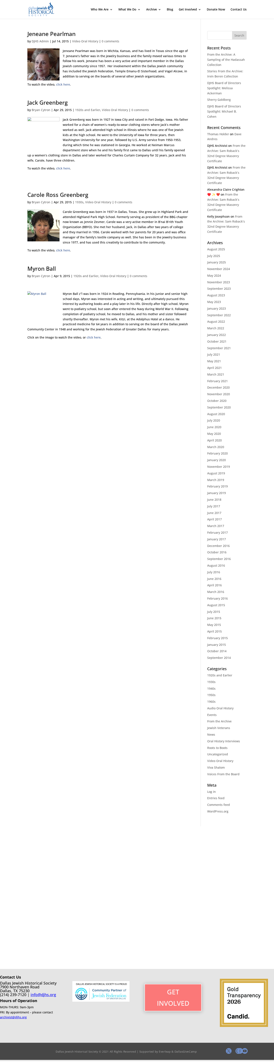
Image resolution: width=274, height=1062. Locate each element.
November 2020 (218, 394)
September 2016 (219, 559)
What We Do (127, 9)
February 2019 (217, 486)
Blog (170, 9)
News (211, 734)
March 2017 (215, 526)
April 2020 (214, 440)
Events (212, 715)
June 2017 (214, 513)
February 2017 (217, 532)
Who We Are (100, 9)
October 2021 (216, 341)
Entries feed (216, 798)
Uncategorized (217, 754)
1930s (79, 202)
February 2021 (217, 381)
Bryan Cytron (41, 110)
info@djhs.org (43, 994)
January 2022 (216, 335)
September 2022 (219, 315)
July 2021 (213, 354)
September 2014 (219, 658)
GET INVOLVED (173, 997)
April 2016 (214, 585)
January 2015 (216, 645)
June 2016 (214, 579)
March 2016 (215, 592)
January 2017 (216, 539)
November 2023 (218, 282)
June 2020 (214, 427)
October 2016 (216, 552)
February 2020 (217, 453)
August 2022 (216, 321)
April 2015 (214, 631)
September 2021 (219, 348)
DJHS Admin (40, 41)
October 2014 (216, 651)
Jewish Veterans (218, 728)
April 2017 (214, 519)
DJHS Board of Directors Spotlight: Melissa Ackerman (224, 88)
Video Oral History (85, 41)
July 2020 (213, 420)
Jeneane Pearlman (51, 34)
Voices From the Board (223, 774)
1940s (211, 688)
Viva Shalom (216, 767)
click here (63, 84)
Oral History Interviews (223, 741)
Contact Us (239, 9)
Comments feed (218, 805)
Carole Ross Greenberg (57, 195)
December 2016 (218, 546)
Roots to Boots (217, 748)
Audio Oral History (220, 708)
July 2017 (213, 506)
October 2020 (216, 401)
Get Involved (188, 9)
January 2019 (216, 493)
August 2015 (216, 605)
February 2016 (217, 598)
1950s (211, 695)
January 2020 (216, 460)
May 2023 (214, 302)
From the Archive (219, 721)
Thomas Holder (218, 134)
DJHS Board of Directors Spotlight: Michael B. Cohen (224, 111)
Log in (211, 792)
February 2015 (217, 638)
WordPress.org (217, 811)
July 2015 (213, 612)
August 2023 (216, 295)
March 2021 (215, 374)
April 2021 (214, 368)
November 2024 (218, 269)
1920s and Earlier (87, 110)
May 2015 (214, 625)
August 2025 (216, 249)
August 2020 (216, 414)
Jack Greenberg (47, 102)
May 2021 (214, 361)
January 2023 (216, 308)
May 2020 (214, 434)
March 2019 (215, 480)
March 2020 (215, 447)
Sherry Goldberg (219, 100)
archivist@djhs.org (13, 1017)
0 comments (110, 41)
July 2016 (213, 572)
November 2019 (218, 467)
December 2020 (218, 387)
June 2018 (214, 500)
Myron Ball (41, 268)
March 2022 (215, 328)
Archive (151, 9)
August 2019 (216, 473)
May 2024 (214, 275)
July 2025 (213, 256)
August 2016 (216, 565)
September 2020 (219, 407)
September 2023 (219, 289)
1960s (211, 702)
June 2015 (214, 618)
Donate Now (216, 9)
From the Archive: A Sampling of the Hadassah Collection (226, 59)
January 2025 (216, 262)
